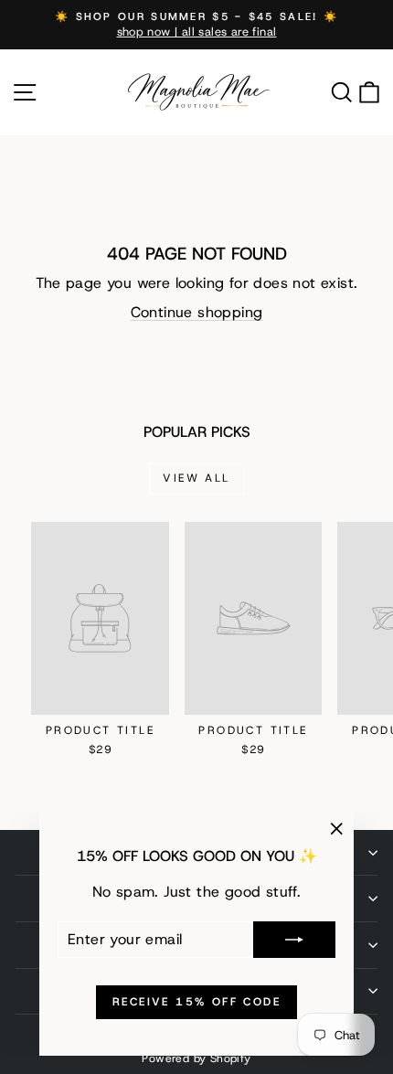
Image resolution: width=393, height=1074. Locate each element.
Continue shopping (197, 312)
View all (196, 478)
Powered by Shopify (196, 1058)
